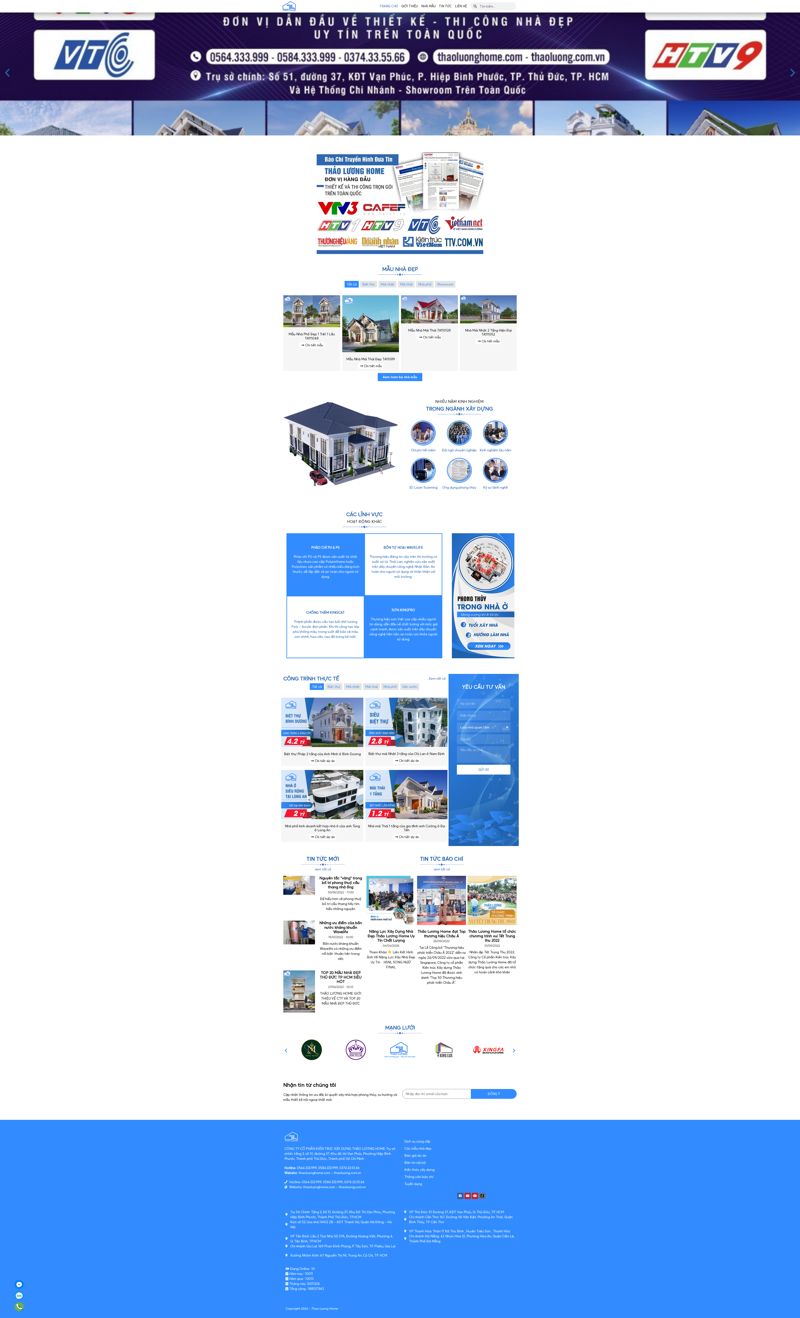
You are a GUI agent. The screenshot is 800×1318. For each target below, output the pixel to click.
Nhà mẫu (428, 6)
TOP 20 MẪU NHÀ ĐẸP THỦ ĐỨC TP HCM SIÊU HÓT (340, 977)
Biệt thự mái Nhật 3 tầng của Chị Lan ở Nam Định (406, 754)
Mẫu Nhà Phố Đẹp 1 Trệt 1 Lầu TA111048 (312, 336)
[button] (7, 73)
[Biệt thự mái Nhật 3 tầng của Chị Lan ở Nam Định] (406, 745)
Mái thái (406, 284)
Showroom (445, 284)
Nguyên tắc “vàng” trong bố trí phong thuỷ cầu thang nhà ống (340, 882)
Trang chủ (389, 6)
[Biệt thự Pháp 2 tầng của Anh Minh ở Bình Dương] (322, 746)
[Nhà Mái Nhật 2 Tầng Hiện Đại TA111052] (488, 322)
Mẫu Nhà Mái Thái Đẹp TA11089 (370, 359)
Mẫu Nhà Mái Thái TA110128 (429, 330)
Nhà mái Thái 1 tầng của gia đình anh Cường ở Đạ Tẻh (406, 828)
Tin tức (445, 6)
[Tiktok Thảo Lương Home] (482, 1196)
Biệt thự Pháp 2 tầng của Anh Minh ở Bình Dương (322, 754)
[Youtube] (468, 1196)
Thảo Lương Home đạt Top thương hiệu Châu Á (442, 933)
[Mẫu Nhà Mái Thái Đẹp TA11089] (370, 351)
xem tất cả (323, 869)
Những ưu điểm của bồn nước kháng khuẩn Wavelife (340, 927)
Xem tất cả (436, 678)
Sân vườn (409, 687)
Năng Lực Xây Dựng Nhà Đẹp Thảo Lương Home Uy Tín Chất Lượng (391, 936)
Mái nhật (387, 284)
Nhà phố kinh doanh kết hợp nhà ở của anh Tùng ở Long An (322, 828)
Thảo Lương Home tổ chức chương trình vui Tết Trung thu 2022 (492, 936)
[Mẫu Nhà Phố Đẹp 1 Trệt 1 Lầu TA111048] (311, 326)
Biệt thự (368, 284)
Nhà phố (424, 284)
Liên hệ (461, 6)
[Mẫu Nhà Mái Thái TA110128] (429, 322)
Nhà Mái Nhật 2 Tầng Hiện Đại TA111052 (488, 332)
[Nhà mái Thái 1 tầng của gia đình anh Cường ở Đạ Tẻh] (406, 818)
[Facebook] (460, 1196)
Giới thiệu (409, 6)
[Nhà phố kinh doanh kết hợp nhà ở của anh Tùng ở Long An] (322, 818)
